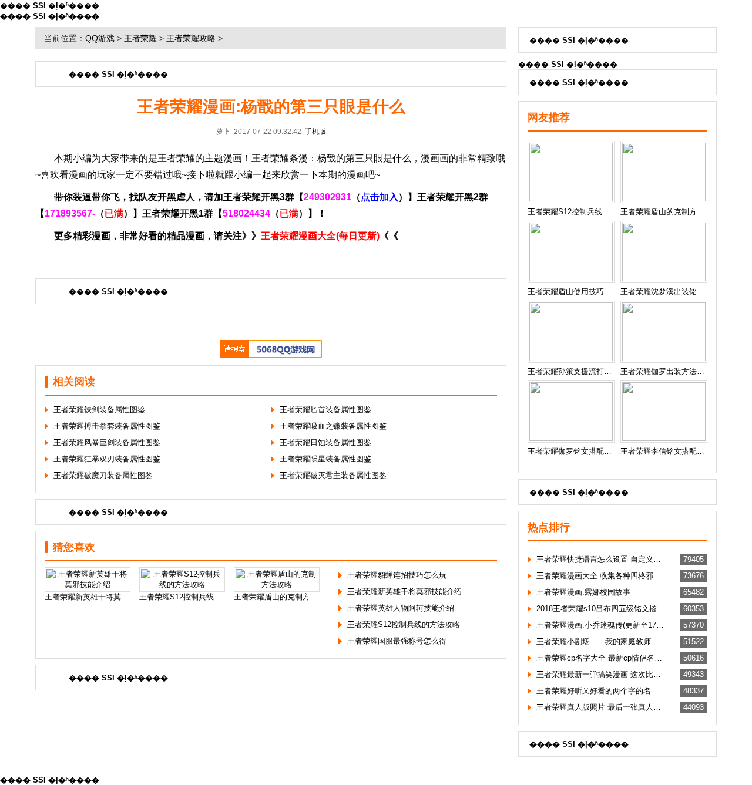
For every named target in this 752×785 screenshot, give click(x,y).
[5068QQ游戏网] (271, 355)
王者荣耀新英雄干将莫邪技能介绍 (404, 591)
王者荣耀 (140, 38)
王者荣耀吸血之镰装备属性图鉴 (333, 426)
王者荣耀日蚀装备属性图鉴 (325, 442)
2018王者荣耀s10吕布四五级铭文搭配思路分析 (600, 608)
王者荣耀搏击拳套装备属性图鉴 (106, 426)
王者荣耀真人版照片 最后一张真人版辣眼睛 (600, 707)
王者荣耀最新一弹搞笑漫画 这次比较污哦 (600, 674)
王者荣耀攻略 (191, 38)
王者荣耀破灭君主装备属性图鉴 (333, 475)
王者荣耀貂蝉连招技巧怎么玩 (396, 575)
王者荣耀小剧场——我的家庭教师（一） (600, 641)
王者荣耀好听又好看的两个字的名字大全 (600, 690)
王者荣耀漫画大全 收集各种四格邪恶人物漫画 (600, 575)
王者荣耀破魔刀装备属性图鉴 (103, 475)
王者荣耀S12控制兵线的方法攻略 (403, 624)
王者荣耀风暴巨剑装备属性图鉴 (106, 442)
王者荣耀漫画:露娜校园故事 (583, 592)
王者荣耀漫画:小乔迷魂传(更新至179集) (600, 625)
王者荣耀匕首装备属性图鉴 (325, 409)
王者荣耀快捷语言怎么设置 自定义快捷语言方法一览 (600, 559)
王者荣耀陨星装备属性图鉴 (325, 458)
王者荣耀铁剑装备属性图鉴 (99, 409)
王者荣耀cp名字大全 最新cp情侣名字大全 (600, 657)
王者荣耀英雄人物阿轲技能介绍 (400, 608)
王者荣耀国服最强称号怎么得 (396, 640)
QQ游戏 (100, 38)
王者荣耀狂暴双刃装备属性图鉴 (106, 458)
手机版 (315, 131)
